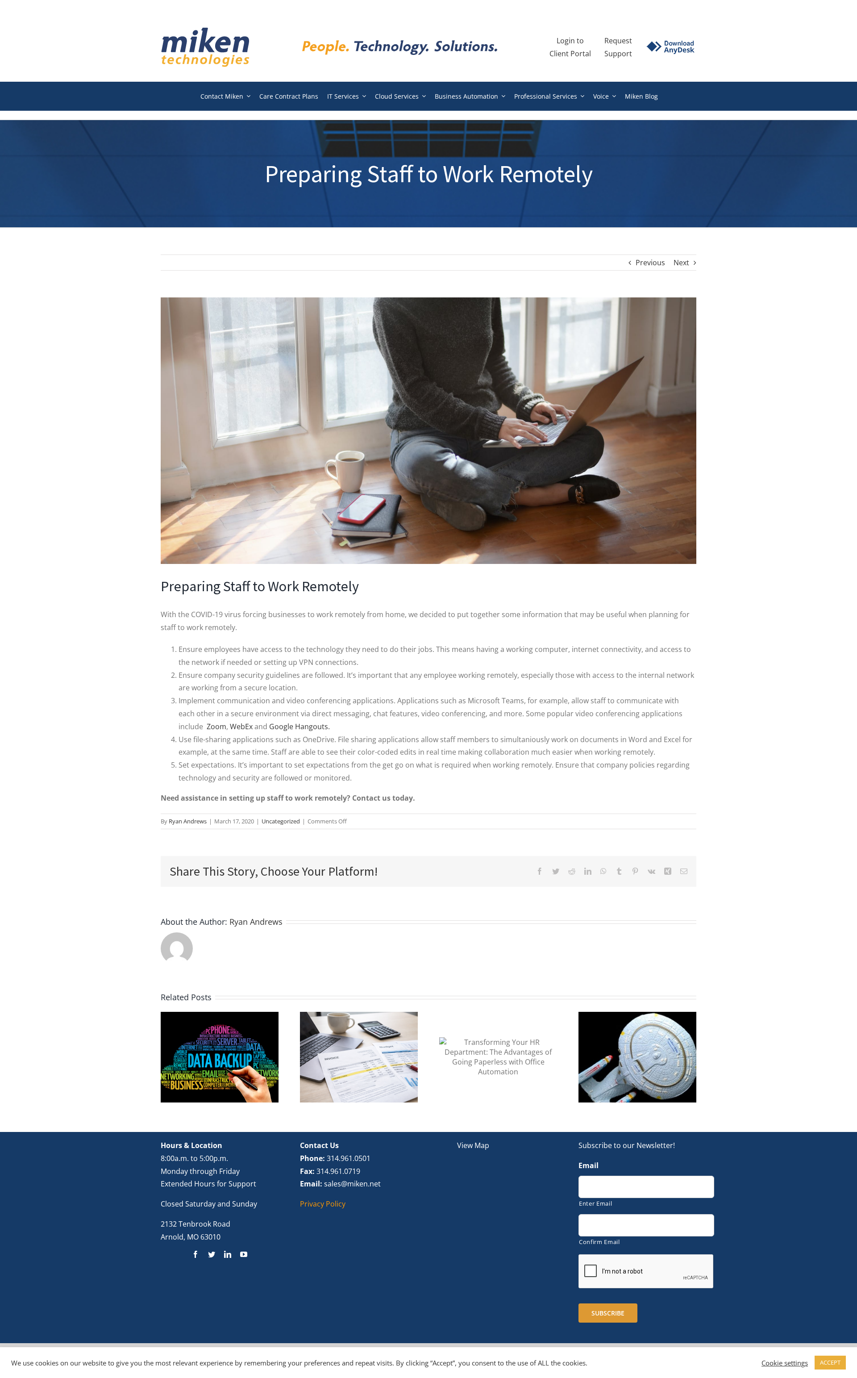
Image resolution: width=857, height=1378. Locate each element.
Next (681, 262)
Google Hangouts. (299, 726)
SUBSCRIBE (607, 1313)
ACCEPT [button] (830, 1362)
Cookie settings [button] (784, 1363)
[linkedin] (227, 1254)
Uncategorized (281, 821)
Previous (650, 262)
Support (618, 53)
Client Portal (570, 53)
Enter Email (595, 1203)
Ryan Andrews (188, 821)
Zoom (216, 726)
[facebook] (195, 1254)
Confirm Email (599, 1242)
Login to (570, 41)
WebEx (241, 726)
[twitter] (211, 1254)
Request (618, 41)
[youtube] (243, 1254)
